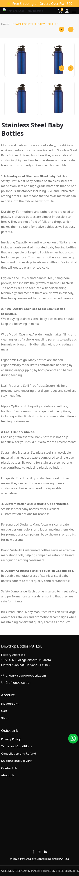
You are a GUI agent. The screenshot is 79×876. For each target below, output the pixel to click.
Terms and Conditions (16, 746)
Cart (4, 711)
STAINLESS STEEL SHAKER (53, 871)
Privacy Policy (11, 739)
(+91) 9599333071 (18, 683)
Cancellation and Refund (18, 753)
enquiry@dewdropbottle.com (26, 675)
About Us (7, 775)
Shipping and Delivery (16, 761)
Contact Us (9, 768)
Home (5, 24)
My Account (10, 704)
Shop (4, 718)
